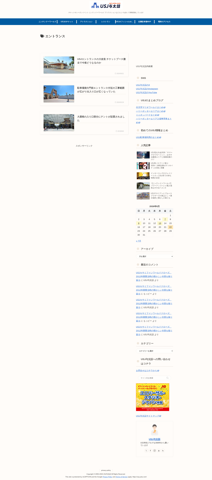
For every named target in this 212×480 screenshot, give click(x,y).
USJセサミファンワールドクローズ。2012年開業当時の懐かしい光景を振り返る (154, 276)
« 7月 (138, 241)
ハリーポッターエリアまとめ (149, 111)
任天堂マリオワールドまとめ (149, 107)
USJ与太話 (154, 439)
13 (160, 223)
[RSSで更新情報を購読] (163, 451)
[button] (167, 378)
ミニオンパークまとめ (146, 115)
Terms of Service (121, 477)
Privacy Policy (107, 477)
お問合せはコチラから (146, 370)
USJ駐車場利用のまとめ (147, 137)
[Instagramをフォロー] (155, 451)
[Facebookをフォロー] (150, 451)
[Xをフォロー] (146, 451)
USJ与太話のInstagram (147, 89)
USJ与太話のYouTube (146, 92)
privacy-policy (106, 470)
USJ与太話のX (143, 85)
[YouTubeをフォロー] (159, 451)
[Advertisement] (84, 45)
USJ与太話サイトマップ (147, 416)
